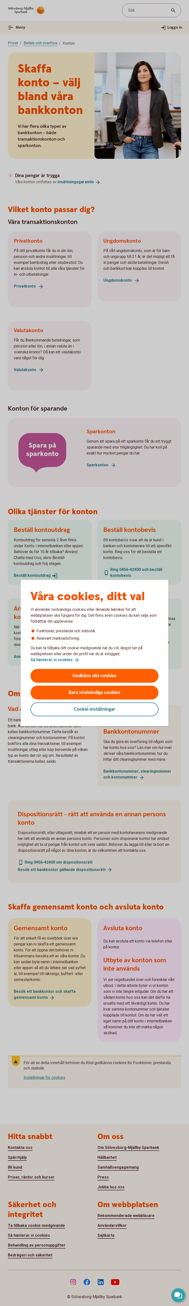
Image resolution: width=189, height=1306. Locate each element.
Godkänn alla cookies (94, 675)
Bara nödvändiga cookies (94, 692)
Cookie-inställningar (94, 709)
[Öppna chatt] (178, 1295)
